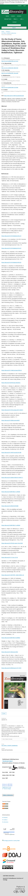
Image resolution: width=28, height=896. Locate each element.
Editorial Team (7, 19)
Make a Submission (8, 795)
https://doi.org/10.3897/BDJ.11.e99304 (10, 525)
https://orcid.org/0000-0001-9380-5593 (9, 68)
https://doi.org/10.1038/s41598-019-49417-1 (12, 477)
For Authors (4, 819)
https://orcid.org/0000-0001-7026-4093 (9, 73)
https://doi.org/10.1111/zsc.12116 (9, 557)
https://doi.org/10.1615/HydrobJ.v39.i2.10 (11, 236)
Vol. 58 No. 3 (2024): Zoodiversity (8, 33)
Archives (19, 16)
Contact (15, 22)
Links (21, 19)
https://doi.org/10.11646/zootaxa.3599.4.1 (11, 370)
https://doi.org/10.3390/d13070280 (9, 506)
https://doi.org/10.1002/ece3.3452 (9, 652)
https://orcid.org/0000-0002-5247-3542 (9, 61)
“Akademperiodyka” (7, 761)
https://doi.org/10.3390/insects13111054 (11, 668)
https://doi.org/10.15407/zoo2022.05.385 (11, 452)
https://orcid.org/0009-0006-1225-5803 (9, 87)
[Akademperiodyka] (14, 769)
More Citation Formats (7, 739)
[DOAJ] (11, 856)
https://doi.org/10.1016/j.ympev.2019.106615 (12, 410)
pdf (4, 713)
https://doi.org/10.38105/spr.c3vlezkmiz (10, 382)
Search (14, 27)
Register (20, 5)
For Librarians (5, 822)
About (15, 19)
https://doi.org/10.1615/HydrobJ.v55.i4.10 (11, 248)
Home (7, 16)
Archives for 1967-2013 (7, 784)
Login (24, 5)
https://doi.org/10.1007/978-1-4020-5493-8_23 (12, 575)
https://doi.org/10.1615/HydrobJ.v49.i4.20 (11, 262)
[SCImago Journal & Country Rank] (11, 840)
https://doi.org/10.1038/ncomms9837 (10, 420)
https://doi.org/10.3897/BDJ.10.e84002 (10, 637)
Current (13, 16)
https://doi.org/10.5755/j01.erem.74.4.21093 (12, 543)
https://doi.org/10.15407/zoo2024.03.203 (14, 95)
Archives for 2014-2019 (7, 785)
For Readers (5, 817)
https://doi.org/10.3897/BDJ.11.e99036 (10, 491)
